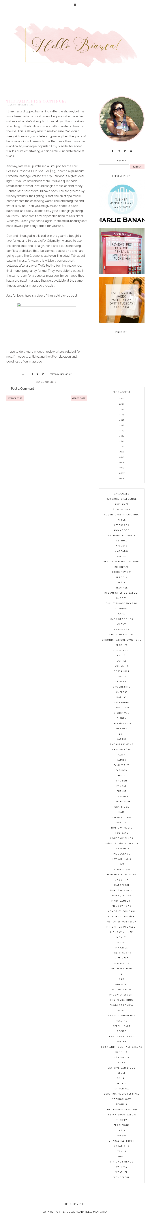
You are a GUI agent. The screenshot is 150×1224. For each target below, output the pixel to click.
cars (121, 614)
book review (121, 572)
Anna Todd (122, 531)
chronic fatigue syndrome (122, 640)
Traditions (122, 1125)
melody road (122, 906)
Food (121, 776)
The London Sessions (122, 1110)
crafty (122, 677)
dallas (122, 697)
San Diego (121, 1058)
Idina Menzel (121, 849)
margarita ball (121, 891)
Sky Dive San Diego (122, 1068)
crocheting (121, 687)
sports (122, 1084)
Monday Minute (121, 932)
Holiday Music (121, 828)
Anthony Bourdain (122, 536)
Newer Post (15, 398)
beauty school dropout (122, 562)
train (122, 1131)
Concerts (122, 666)
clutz (121, 656)
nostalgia (122, 964)
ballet (122, 557)
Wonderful (121, 1178)
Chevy (121, 624)
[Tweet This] (36, 373)
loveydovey (122, 870)
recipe (121, 1031)
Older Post (78, 398)
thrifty (121, 1120)
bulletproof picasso (121, 604)
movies (122, 938)
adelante (122, 505)
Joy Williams (121, 859)
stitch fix (122, 1089)
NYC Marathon (121, 969)
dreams (121, 729)
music (121, 943)
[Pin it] (41, 373)
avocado (121, 551)
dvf (121, 734)
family (121, 760)
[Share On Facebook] (31, 373)
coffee (122, 661)
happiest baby (122, 818)
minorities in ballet (121, 927)
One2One (121, 985)
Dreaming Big (122, 724)
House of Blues (121, 838)
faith (121, 755)
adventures (121, 510)
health (122, 823)
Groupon (55, 166)
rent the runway (121, 1037)
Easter (122, 739)
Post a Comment (22, 388)
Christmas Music (121, 635)
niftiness (122, 958)
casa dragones (121, 619)
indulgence (66, 374)
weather (121, 1172)
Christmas (121, 630)
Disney (122, 718)
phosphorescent (121, 995)
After (122, 520)
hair (122, 812)
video (121, 1157)
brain (122, 583)
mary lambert (121, 901)
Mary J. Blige (121, 896)
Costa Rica (122, 671)
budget (121, 598)
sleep (122, 1073)
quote (121, 1011)
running (121, 1052)
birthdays (122, 567)
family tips (122, 765)
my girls (121, 948)
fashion (122, 771)
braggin (122, 578)
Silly (121, 1063)
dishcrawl (121, 713)
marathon (121, 885)
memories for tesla (121, 922)
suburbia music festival (122, 1094)
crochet (121, 682)
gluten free (122, 802)
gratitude (121, 807)
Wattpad (122, 1167)
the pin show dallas (121, 1115)
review (122, 1042)
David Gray (122, 708)
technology (121, 1099)
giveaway (121, 797)
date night (122, 703)
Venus (121, 1152)
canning (121, 609)
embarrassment (121, 745)
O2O (122, 979)
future (122, 791)
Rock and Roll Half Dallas (121, 1047)
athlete (122, 546)
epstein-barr (121, 750)
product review (121, 1005)
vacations (121, 1146)
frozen (121, 781)
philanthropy (122, 990)
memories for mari (122, 917)
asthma (121, 541)
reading (122, 1021)
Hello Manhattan (96, 1211)
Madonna (122, 880)
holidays (121, 833)
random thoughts (121, 1016)
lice (122, 864)
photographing (121, 1000)
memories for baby (122, 912)
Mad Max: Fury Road (121, 875)
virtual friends (121, 1162)
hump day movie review (122, 844)
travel (122, 1136)
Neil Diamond (122, 953)
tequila (122, 1105)
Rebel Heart (122, 1026)
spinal (121, 1079)
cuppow (121, 692)
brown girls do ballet (121, 593)
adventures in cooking (121, 515)
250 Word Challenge (121, 499)
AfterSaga (122, 525)
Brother (122, 588)
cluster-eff (121, 651)
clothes (121, 645)
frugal (122, 786)
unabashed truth (121, 1141)
